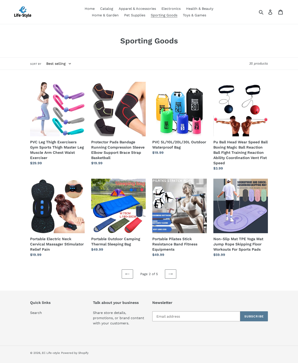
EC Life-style (51, 352)
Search (36, 313)
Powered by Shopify (75, 352)
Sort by (35, 63)
